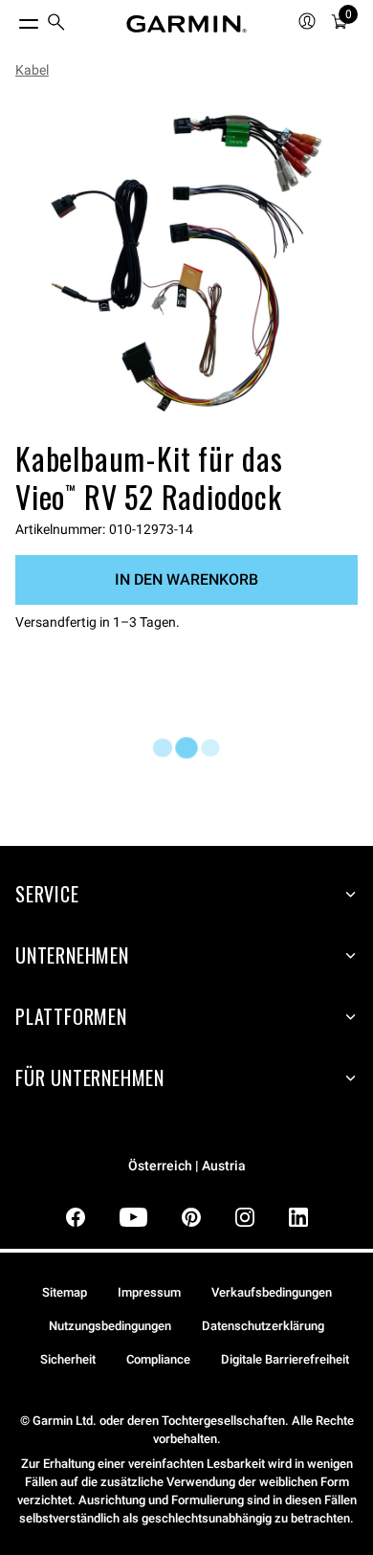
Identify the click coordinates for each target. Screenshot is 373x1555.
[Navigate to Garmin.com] (186, 24)
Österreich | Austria (187, 1166)
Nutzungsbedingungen (110, 1326)
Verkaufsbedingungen (271, 1292)
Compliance (158, 1359)
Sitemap (64, 1292)
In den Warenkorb (186, 579)
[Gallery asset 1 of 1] (186, 263)
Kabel (32, 70)
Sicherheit (68, 1359)
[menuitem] (56, 24)
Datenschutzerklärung (263, 1326)
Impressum (149, 1292)
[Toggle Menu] (11, 19)
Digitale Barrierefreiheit (285, 1359)
